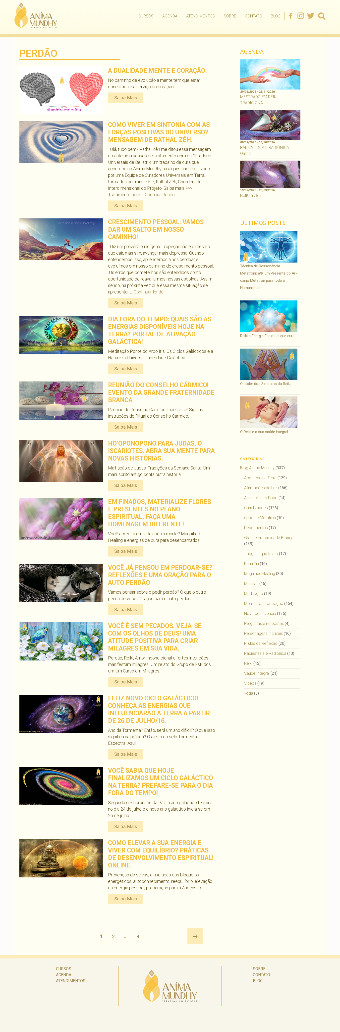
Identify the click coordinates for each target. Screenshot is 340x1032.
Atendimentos (200, 16)
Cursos (146, 16)
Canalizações (256, 507)
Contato (253, 16)
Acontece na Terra (260, 477)
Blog (276, 16)
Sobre (230, 16)
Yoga (248, 693)
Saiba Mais (125, 97)
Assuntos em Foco (261, 497)
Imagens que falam (261, 553)
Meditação (253, 593)
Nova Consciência (260, 613)
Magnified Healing (259, 573)
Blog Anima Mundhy (257, 468)
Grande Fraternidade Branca (268, 537)
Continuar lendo (160, 194)
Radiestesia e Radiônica (265, 653)
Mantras (251, 583)
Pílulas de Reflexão (261, 643)
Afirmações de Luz (260, 487)
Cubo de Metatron (260, 517)
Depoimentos (256, 527)
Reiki (248, 663)
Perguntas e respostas (264, 623)
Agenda (169, 16)
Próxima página (195, 936)
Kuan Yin (251, 563)
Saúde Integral (257, 673)
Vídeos (250, 683)
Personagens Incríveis (263, 633)
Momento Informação (263, 603)
